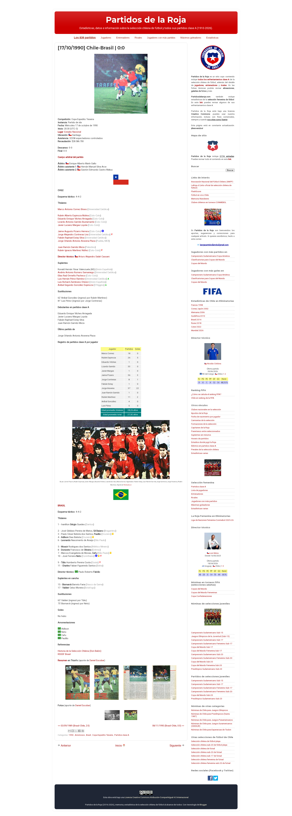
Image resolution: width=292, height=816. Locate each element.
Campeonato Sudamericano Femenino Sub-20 (211, 658)
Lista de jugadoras (199, 490)
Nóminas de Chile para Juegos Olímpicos (209, 710)
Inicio (119, 745)
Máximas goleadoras (200, 505)
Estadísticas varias (199, 453)
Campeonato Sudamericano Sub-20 (207, 654)
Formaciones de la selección (203, 424)
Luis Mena (214, 553)
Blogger (203, 804)
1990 (71, 735)
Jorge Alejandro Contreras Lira (73, 234)
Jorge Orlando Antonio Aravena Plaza (76, 241)
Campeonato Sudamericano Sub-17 (207, 640)
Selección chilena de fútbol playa (205, 741)
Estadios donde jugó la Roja (203, 442)
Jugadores (106, 37)
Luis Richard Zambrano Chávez (73, 282)
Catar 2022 (196, 326)
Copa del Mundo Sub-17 (202, 647)
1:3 (222, 566)
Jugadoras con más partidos (204, 501)
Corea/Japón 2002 (200, 308)
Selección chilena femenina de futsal (207, 759)
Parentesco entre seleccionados (205, 431)
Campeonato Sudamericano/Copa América (210, 256)
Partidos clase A (121, 735)
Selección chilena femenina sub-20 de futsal (210, 763)
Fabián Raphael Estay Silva (71, 237)
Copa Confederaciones (201, 596)
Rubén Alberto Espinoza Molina (73, 215)
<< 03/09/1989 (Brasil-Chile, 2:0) (74, 725)
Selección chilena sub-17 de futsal (206, 756)
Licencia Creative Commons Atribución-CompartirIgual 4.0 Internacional (156, 797)
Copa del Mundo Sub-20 (202, 661)
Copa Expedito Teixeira (102, 735)
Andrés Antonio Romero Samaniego (76, 272)
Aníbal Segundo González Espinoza (75, 285)
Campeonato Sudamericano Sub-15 (207, 632)
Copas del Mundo (199, 263)
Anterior (65, 745)
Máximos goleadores (190, 37)
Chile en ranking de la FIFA (202, 398)
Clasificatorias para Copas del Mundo (208, 259)
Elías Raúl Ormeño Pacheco (71, 275)
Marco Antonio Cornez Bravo (72, 209)
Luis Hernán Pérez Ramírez (71, 278)
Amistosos (80, 735)
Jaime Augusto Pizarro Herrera (73, 231)
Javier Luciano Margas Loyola (72, 225)
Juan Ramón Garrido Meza (71, 247)
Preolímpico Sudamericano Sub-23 (206, 669)
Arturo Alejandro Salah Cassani (93, 256)
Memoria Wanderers (200, 198)
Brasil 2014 (196, 319)
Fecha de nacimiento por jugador (205, 416)
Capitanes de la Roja (200, 427)
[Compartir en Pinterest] (82, 730)
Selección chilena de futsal (203, 748)
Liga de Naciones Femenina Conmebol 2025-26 (212, 520)
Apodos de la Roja (199, 413)
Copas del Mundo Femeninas (204, 592)
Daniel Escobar (97, 660)
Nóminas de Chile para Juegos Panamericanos (212, 720)
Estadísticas (212, 37)
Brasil (88, 735)
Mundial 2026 (197, 330)
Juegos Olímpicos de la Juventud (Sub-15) (210, 636)
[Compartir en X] (76, 730)
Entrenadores (123, 37)
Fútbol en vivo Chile (200, 195)
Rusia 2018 (196, 323)
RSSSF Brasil (64, 654)
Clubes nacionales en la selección (206, 409)
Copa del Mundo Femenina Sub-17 (206, 650)
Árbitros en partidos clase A (203, 446)
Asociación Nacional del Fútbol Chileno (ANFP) (212, 181)
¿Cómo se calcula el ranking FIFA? (206, 394)
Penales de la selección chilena (205, 449)
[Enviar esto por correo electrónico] (69, 730)
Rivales (138, 37)
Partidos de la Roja (146, 20)
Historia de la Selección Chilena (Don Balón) (79, 651)
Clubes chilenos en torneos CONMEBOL (208, 202)
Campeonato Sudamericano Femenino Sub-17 (211, 643)
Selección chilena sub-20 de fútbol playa (209, 745)
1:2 (224, 374)
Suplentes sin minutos (201, 435)
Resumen (62, 660)
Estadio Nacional (72, 131)
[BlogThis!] (72, 730)
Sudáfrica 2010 (198, 316)
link (201, 102)
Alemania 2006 (198, 312)
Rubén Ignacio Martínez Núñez (73, 250)
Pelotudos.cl (127, 485)
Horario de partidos (200, 438)
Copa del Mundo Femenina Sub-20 (206, 665)
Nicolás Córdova (214, 364)
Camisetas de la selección (202, 420)
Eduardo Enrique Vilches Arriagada (75, 218)
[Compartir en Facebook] (79, 730)
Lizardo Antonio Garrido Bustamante (76, 222)
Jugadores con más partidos (161, 37)
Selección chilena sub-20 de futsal (206, 752)
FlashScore (196, 191)
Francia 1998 (197, 305)
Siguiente (176, 745)
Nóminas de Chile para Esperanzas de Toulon (211, 729)
